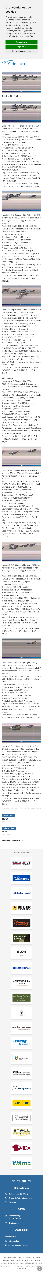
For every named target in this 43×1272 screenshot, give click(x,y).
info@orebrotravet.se (32, 808)
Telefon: (18, 1194)
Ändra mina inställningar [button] (21, 51)
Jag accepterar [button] (21, 42)
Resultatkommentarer (11, 840)
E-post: (21, 1198)
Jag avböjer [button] (21, 47)
